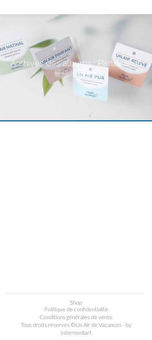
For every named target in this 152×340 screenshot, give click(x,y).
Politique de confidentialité (76, 309)
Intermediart (76, 332)
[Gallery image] (76, 190)
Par (59, 282)
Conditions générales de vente (76, 316)
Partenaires (36, 270)
